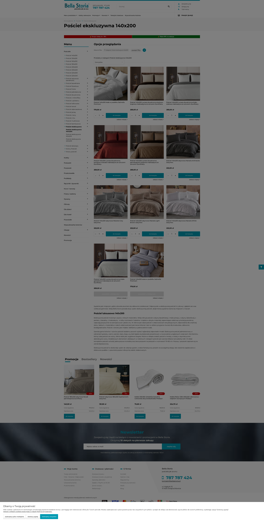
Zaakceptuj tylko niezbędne (14, 516)
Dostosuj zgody (33, 516)
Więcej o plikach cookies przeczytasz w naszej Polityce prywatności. (27, 511)
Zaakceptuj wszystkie (49, 516)
